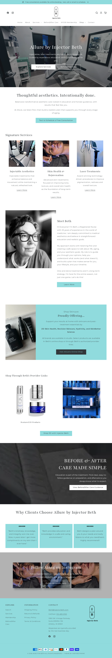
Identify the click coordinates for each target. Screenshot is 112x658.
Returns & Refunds (32, 614)
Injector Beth (39, 653)
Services (8, 614)
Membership (10, 617)
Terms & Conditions (32, 621)
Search (8, 610)
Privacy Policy (30, 617)
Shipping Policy (30, 610)
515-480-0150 (61, 614)
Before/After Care (10, 622)
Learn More (22, 190)
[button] (37, 22)
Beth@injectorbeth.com (58, 610)
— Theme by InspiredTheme (73, 653)
